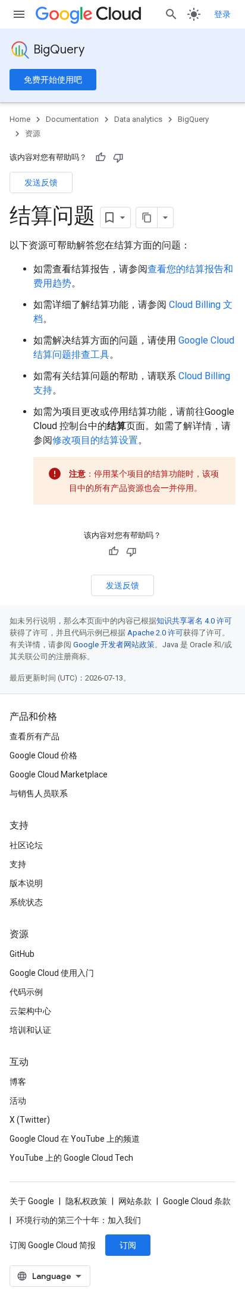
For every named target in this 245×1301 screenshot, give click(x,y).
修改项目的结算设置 (95, 440)
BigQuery (58, 49)
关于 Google (32, 1201)
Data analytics (138, 119)
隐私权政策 (86, 1201)
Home (20, 119)
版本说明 (26, 883)
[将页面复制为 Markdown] (147, 217)
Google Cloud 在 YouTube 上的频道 (75, 1139)
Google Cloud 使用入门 (52, 973)
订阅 (128, 1245)
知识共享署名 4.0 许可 (194, 620)
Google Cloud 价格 (43, 755)
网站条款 (135, 1201)
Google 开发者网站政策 (114, 644)
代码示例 (26, 992)
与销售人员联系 (39, 793)
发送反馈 (41, 182)
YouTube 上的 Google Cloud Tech (71, 1158)
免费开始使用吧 (53, 79)
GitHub (22, 954)
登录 (222, 14)
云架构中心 (30, 1011)
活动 (18, 1100)
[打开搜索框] (171, 14)
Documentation (72, 119)
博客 (18, 1081)
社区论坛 (26, 845)
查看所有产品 (34, 736)
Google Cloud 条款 (197, 1201)
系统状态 (26, 902)
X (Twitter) (30, 1119)
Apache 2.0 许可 (155, 632)
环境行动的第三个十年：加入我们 (78, 1220)
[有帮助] (100, 157)
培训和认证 (30, 1030)
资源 (32, 133)
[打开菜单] (19, 14)
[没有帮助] (118, 157)
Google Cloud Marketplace (59, 774)
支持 (18, 864)
